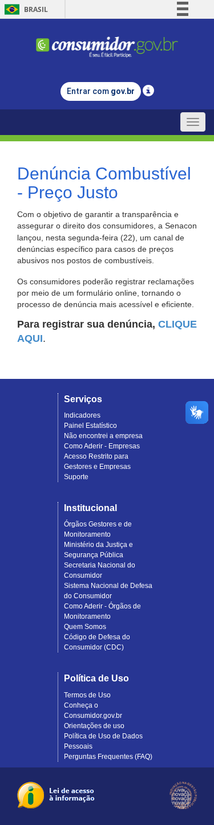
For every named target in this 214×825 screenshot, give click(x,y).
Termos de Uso (87, 695)
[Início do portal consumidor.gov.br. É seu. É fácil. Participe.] (107, 42)
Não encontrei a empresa (103, 436)
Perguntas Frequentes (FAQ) (108, 757)
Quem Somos (85, 627)
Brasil (24, 9)
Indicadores (82, 415)
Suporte (76, 477)
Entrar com (101, 91)
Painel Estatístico (90, 426)
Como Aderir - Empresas (102, 446)
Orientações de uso (94, 726)
